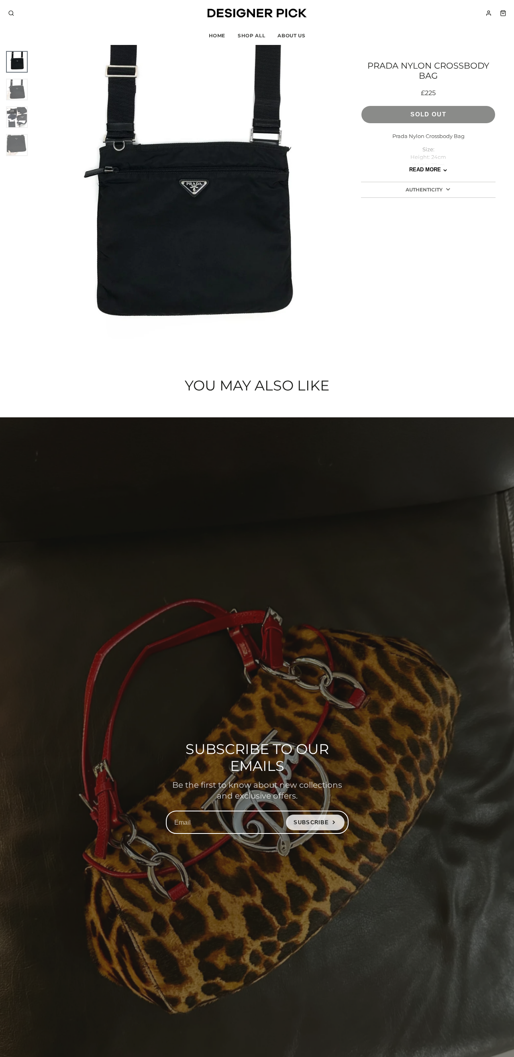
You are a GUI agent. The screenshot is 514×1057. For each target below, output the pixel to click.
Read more (425, 170)
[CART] (503, 13)
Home (217, 36)
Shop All (251, 36)
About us (291, 36)
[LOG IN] (488, 13)
